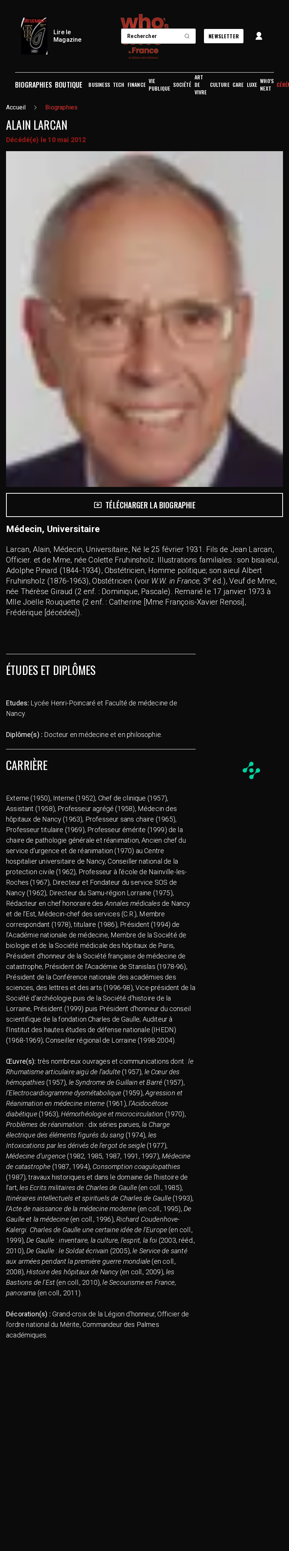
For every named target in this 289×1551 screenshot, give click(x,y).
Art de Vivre (201, 84)
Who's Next (267, 84)
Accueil (16, 107)
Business (99, 84)
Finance (137, 84)
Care (238, 84)
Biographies (33, 84)
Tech (119, 84)
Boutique (68, 84)
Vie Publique (159, 84)
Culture (220, 84)
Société (182, 84)
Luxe (252, 84)
